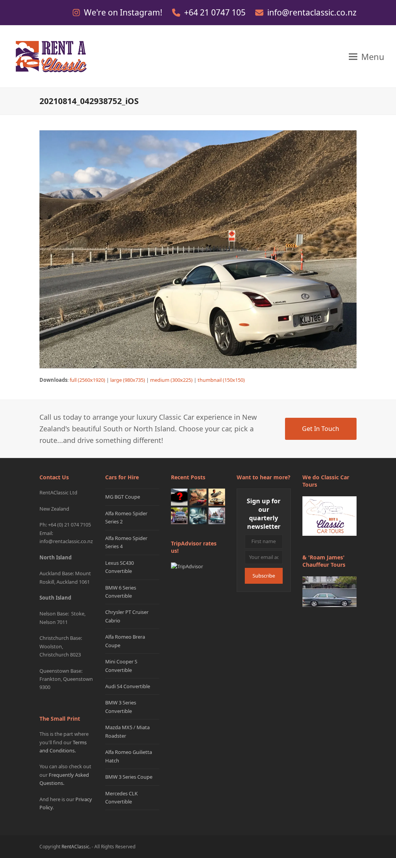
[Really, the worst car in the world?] (197, 515)
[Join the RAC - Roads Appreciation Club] (197, 496)
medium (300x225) (171, 379)
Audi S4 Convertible (127, 686)
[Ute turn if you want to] (179, 515)
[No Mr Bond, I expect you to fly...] (216, 496)
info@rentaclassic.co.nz (312, 12)
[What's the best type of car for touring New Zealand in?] (179, 496)
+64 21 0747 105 (216, 12)
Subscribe (264, 575)
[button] (366, 56)
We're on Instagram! (124, 12)
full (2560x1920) (87, 379)
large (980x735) (127, 379)
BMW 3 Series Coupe (128, 776)
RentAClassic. (75, 846)
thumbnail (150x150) (221, 379)
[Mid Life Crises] (216, 515)
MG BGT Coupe (122, 496)
